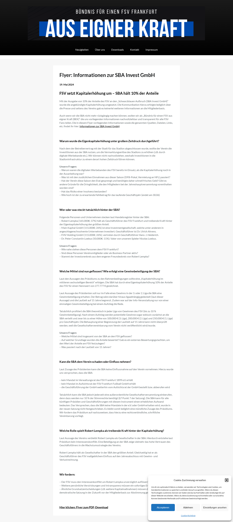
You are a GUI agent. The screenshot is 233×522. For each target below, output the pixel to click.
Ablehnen (188, 507)
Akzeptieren (163, 507)
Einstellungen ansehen (215, 507)
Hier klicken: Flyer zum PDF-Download (83, 507)
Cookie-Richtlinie (188, 515)
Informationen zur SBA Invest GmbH (100, 126)
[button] (226, 480)
